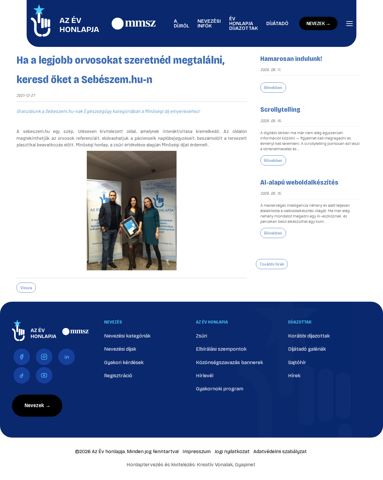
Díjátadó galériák (307, 349)
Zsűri (201, 336)
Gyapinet (245, 464)
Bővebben (273, 87)
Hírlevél (204, 375)
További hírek (272, 263)
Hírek (294, 375)
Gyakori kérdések (124, 362)
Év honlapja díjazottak (243, 23)
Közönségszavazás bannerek (229, 362)
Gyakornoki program (219, 389)
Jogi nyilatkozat (232, 451)
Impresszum (197, 451)
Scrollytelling (280, 110)
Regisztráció (118, 375)
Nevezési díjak (120, 349)
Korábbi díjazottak (309, 336)
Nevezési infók (209, 23)
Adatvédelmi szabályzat (280, 451)
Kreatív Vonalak (215, 464)
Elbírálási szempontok (221, 349)
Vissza (26, 287)
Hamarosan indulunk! (291, 59)
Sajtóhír (297, 362)
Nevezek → (318, 23)
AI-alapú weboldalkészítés (299, 182)
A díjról (181, 23)
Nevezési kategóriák (127, 336)
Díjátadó (277, 23)
